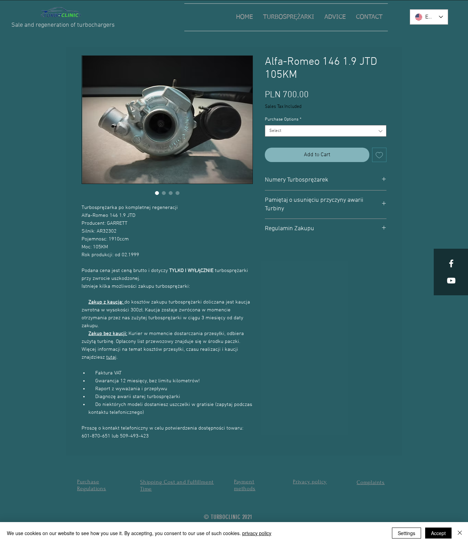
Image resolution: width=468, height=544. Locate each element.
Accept (438, 533)
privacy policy (256, 533)
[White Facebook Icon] (451, 263)
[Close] (460, 533)
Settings (406, 533)
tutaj (111, 357)
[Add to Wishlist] (379, 155)
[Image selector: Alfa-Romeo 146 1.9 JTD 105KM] (156, 192)
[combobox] (325, 131)
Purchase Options (283, 119)
